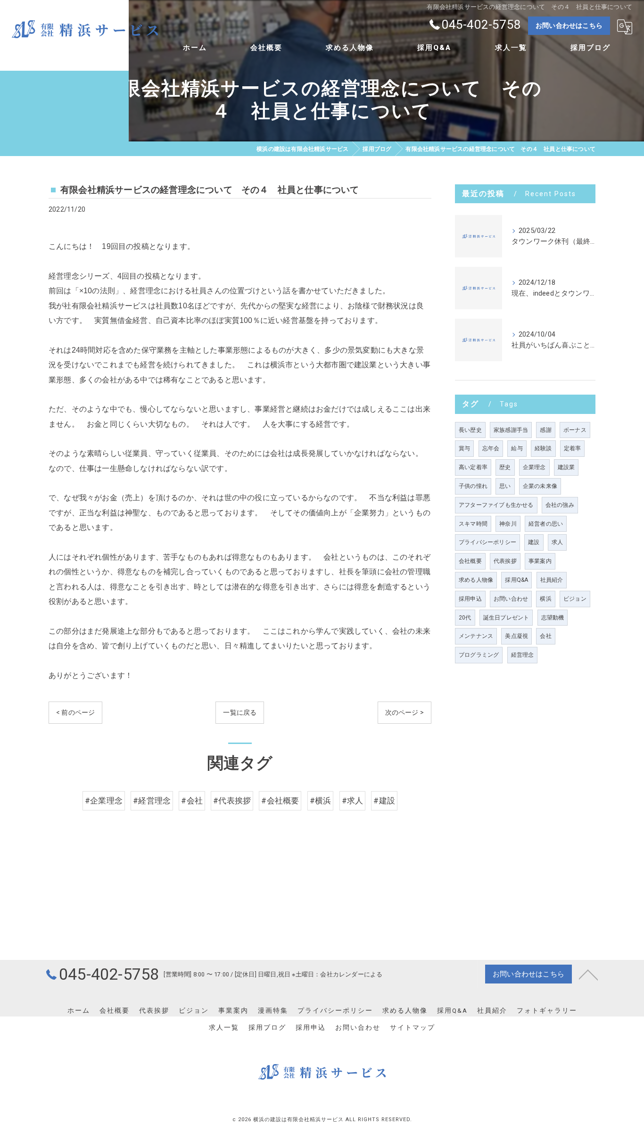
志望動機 (552, 617)
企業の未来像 (540, 486)
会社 (545, 636)
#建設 (384, 800)
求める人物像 (476, 580)
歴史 (505, 467)
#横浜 (320, 800)
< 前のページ (75, 712)
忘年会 (491, 448)
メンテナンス (476, 636)
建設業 (566, 467)
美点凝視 (516, 636)
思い (505, 486)
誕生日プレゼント (506, 617)
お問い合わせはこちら (569, 25)
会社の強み (559, 505)
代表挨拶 (505, 561)
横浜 (545, 598)
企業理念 (534, 467)
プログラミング (479, 655)
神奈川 (508, 524)
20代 (465, 617)
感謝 (545, 430)
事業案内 (540, 561)
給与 (516, 448)
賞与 (464, 448)
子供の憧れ (473, 486)
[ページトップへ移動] (588, 974)
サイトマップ (412, 1027)
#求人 (352, 800)
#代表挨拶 (232, 800)
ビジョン (574, 598)
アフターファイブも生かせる (496, 505)
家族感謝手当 (511, 430)
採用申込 (470, 598)
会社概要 (470, 561)
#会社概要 (280, 800)
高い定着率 (473, 467)
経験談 (543, 448)
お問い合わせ (511, 598)
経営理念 (522, 655)
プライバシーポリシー (487, 542)
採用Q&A (516, 580)
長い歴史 (470, 430)
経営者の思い (545, 524)
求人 (557, 542)
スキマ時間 (473, 524)
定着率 (572, 448)
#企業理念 (104, 800)
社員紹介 (551, 580)
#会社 (192, 800)
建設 (533, 542)
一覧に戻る (239, 712)
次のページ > (404, 712)
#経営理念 (152, 800)
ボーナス (574, 430)
